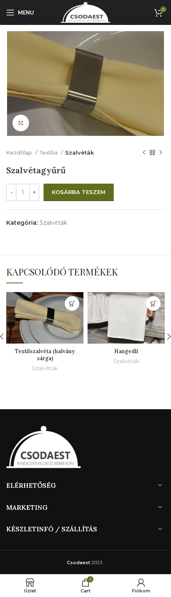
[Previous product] (144, 152)
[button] (72, 303)
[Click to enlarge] (20, 123)
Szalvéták (79, 152)
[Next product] (160, 152)
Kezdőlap (19, 152)
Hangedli (126, 351)
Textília (49, 152)
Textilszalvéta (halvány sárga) (45, 355)
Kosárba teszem (78, 192)
